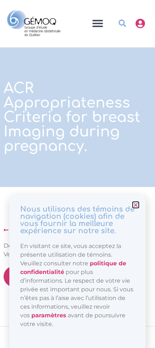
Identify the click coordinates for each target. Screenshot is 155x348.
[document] (77, 174)
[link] (48, 315)
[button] (135, 205)
